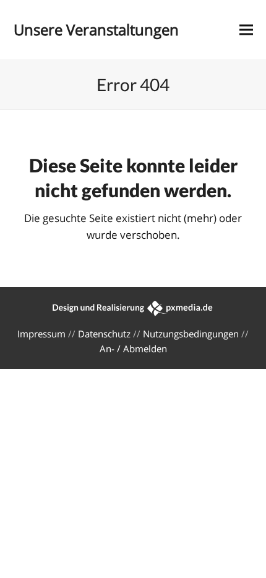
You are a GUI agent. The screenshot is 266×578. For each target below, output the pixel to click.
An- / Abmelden (133, 348)
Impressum (41, 333)
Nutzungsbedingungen (191, 333)
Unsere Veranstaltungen (96, 29)
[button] (246, 30)
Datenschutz (104, 333)
